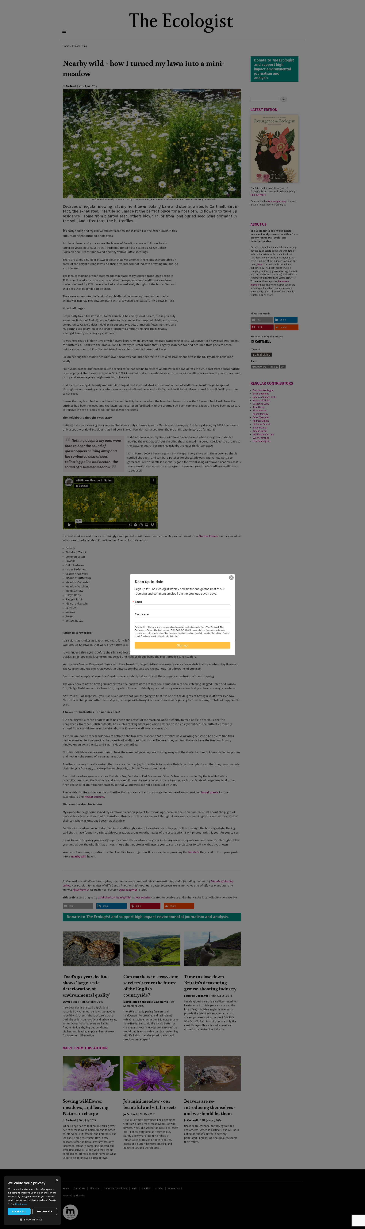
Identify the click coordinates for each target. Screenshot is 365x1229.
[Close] (231, 577)
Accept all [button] (19, 1211)
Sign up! (182, 645)
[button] (32, 1219)
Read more (21, 1204)
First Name (142, 614)
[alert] (32, 1200)
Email (138, 601)
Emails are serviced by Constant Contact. (160, 636)
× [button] (56, 1180)
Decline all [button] (44, 1211)
